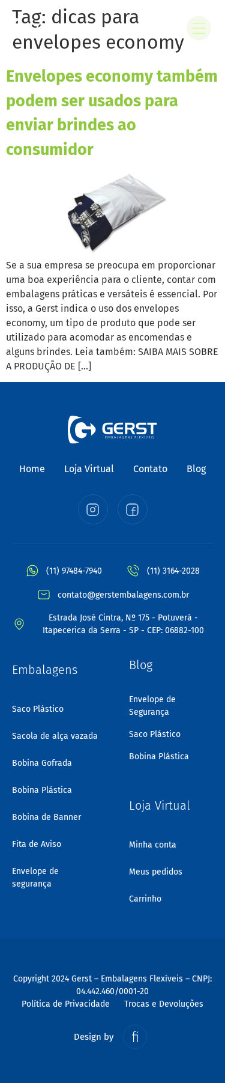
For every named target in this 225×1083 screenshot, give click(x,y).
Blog (196, 469)
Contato (150, 469)
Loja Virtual (89, 469)
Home (32, 469)
